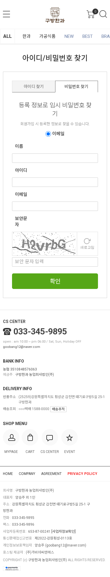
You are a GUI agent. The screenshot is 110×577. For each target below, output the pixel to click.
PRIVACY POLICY (82, 474)
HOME (8, 474)
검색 (103, 14)
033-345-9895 (40, 331)
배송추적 (58, 409)
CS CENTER (14, 321)
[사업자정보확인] (63, 531)
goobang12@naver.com (21, 347)
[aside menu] (6, 14)
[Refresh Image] (87, 243)
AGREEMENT (51, 474)
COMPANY (27, 474)
